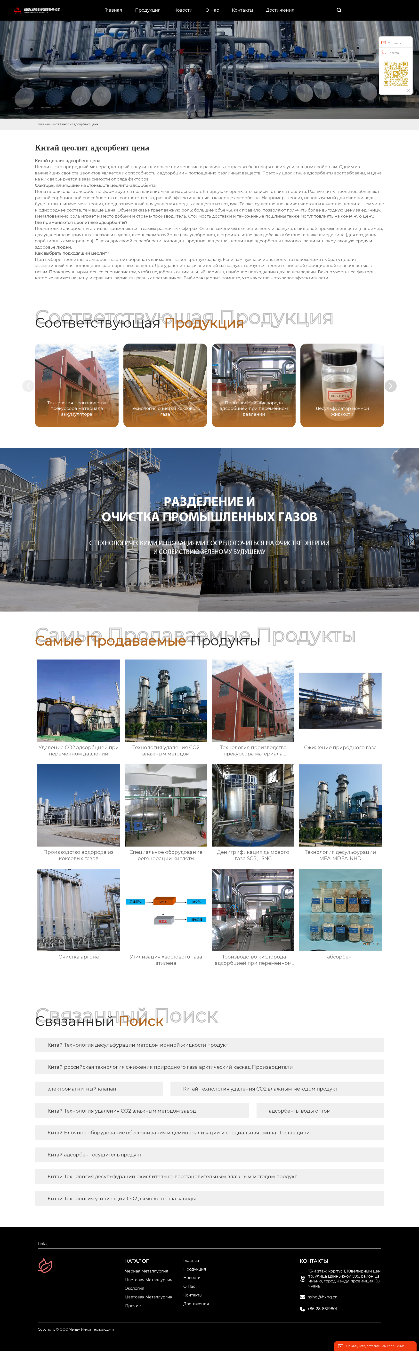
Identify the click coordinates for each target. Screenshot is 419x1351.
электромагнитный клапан (82, 1089)
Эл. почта (395, 43)
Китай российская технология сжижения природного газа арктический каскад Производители (170, 1067)
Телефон (394, 53)
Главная (44, 124)
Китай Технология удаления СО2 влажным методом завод (122, 1111)
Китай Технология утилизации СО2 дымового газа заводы (122, 1199)
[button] (391, 386)
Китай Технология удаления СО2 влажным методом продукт (260, 1089)
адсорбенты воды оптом (300, 1111)
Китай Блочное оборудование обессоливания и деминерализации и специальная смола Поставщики (179, 1133)
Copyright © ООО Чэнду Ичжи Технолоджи (76, 1329)
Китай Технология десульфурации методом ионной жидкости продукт (138, 1045)
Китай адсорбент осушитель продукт (94, 1155)
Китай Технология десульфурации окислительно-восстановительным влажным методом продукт (172, 1176)
